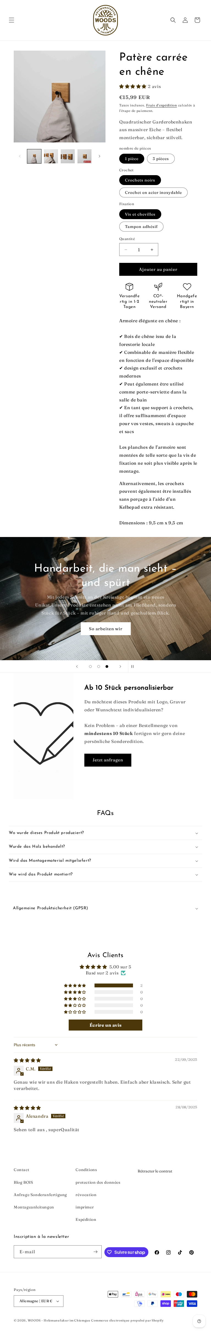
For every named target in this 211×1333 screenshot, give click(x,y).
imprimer (85, 1207)
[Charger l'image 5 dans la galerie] (68, 156)
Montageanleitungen (34, 1207)
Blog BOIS (23, 1182)
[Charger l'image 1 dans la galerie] (34, 156)
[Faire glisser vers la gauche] (20, 156)
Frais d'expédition (161, 105)
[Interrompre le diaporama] (134, 666)
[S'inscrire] (95, 1251)
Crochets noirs (140, 180)
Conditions (86, 1169)
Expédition (86, 1219)
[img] (27, 1060)
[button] (11, 20)
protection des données (98, 1182)
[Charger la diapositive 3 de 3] (107, 666)
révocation (86, 1194)
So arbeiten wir (105, 628)
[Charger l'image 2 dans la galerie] (51, 156)
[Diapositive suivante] (120, 666)
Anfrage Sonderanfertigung (40, 1194)
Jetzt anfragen (108, 759)
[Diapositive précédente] (77, 666)
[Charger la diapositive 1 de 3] (90, 666)
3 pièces (161, 158)
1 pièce (131, 158)
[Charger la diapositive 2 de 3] (99, 666)
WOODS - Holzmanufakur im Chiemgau (59, 1320)
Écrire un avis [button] (105, 1025)
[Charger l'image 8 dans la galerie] (84, 156)
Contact (21, 1169)
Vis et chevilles (140, 214)
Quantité (127, 238)
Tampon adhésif (141, 226)
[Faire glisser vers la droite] (99, 156)
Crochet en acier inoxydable (153, 192)
